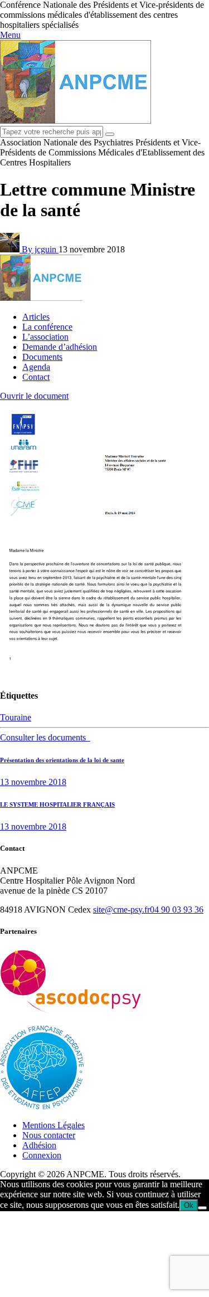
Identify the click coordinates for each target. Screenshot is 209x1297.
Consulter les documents (45, 737)
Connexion (41, 1155)
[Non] (202, 1208)
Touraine (15, 717)
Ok (188, 1205)
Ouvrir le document (34, 396)
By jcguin (40, 249)
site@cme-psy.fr (121, 909)
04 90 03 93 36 (176, 909)
